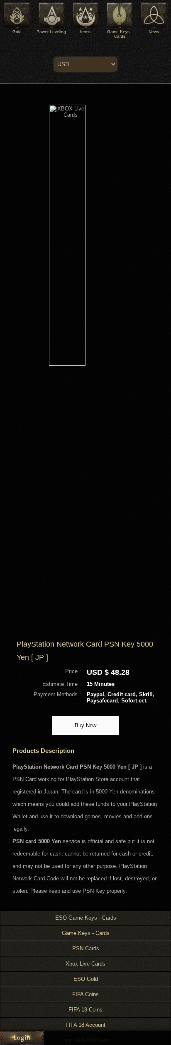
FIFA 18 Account (85, 1025)
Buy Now (85, 725)
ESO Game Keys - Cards (85, 918)
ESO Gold (85, 979)
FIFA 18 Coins (85, 1010)
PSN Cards (85, 948)
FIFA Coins (85, 994)
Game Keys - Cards (86, 933)
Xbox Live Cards (85, 964)
